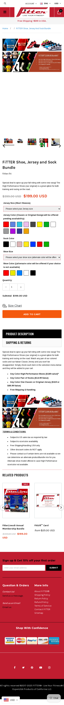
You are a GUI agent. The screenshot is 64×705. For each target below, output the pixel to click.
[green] (47, 225)
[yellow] (40, 225)
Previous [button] (4, 147)
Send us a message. (12, 595)
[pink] (26, 225)
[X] (23, 667)
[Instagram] (49, 667)
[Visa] (10, 642)
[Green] (47, 244)
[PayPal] (32, 642)
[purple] (13, 231)
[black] (33, 225)
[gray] (6, 231)
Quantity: (7, 280)
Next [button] (60, 147)
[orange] (26, 231)
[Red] (40, 244)
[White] (13, 244)
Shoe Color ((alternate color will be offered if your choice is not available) (32, 265)
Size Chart (15, 305)
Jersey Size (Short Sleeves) (16, 203)
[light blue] (13, 225)
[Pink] (20, 244)
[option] (32, 55)
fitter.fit (6, 173)
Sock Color (8, 238)
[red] (6, 225)
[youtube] (40, 667)
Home (5, 28)
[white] (53, 225)
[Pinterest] (32, 667)
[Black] (6, 244)
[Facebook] (14, 667)
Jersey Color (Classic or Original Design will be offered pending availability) (30, 217)
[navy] (20, 231)
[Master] (21, 642)
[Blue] (33, 244)
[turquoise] (20, 225)
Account (29, 3)
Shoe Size (8, 251)
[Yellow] (26, 244)
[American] (54, 642)
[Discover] (43, 642)
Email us (6, 607)
